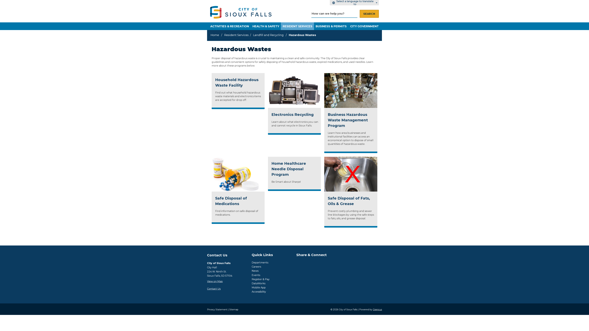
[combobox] (354, 2)
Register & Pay (260, 279)
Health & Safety (265, 26)
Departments (260, 262)
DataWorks (258, 283)
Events (256, 275)
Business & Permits (331, 26)
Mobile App (259, 287)
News (255, 270)
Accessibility (259, 291)
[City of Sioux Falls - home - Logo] (240, 12)
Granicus (377, 309)
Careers (256, 266)
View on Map (215, 281)
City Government (364, 26)
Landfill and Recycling (268, 35)
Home (215, 35)
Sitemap (233, 309)
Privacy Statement (217, 309)
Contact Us (214, 288)
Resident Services (297, 26)
